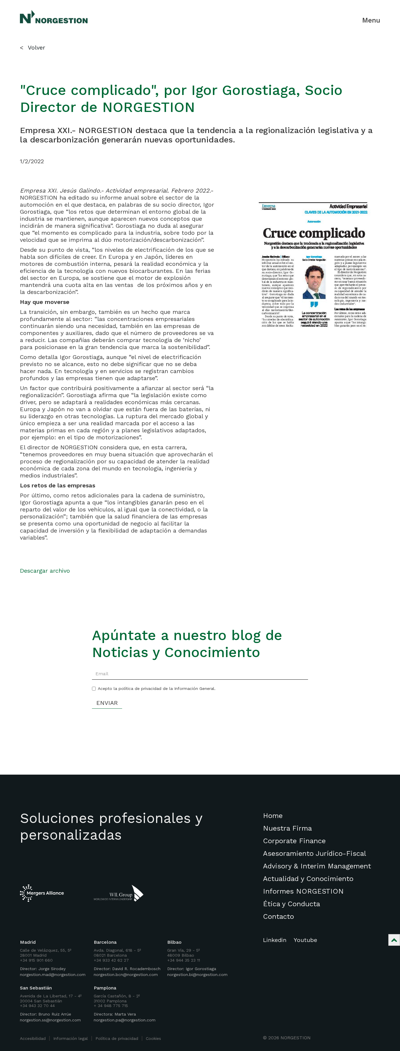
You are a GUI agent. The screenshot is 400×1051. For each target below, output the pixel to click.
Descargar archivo (45, 570)
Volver (36, 47)
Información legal (70, 1038)
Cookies (153, 1038)
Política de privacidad (116, 1038)
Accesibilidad (33, 1038)
